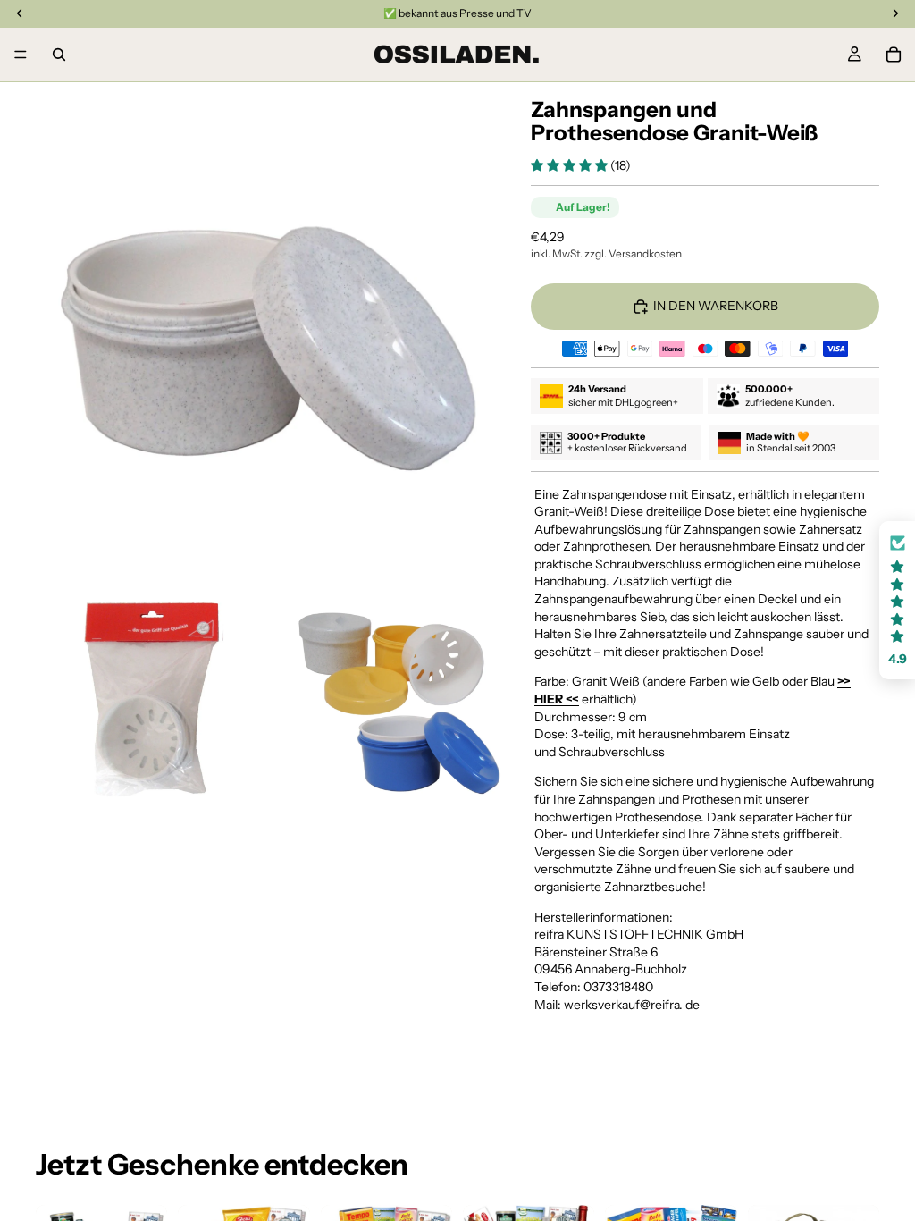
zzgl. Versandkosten (633, 253)
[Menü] (20, 54)
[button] (570, 165)
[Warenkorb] (893, 54)
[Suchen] (59, 54)
